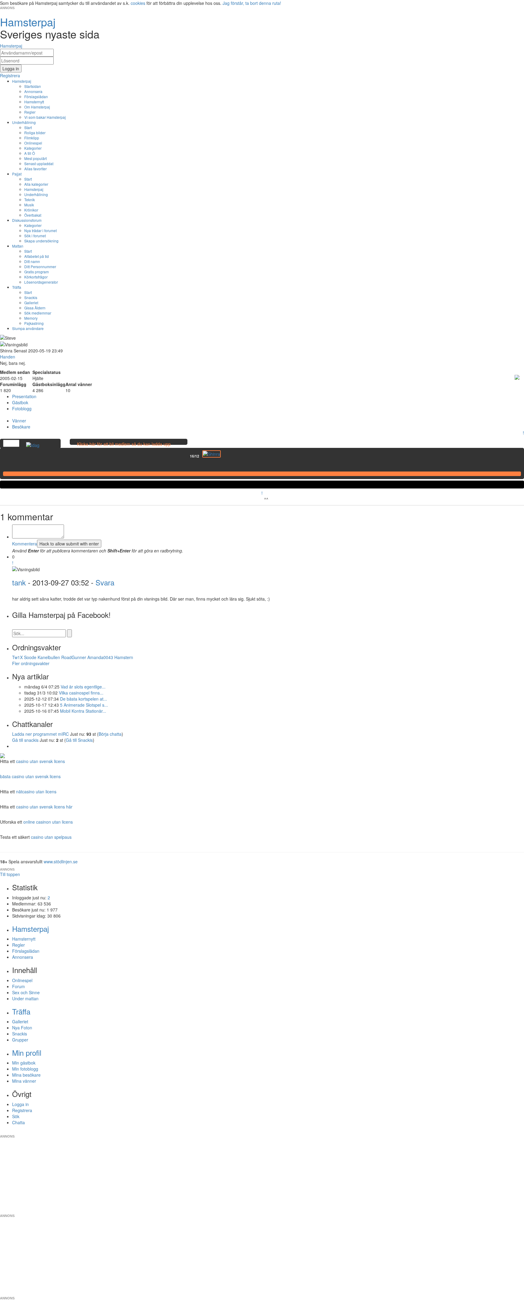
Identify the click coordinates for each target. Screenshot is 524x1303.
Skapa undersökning (41, 240)
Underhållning (24, 122)
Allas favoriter (35, 168)
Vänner (19, 421)
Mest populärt (35, 158)
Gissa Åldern (34, 307)
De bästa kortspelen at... (83, 699)
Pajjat (17, 173)
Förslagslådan (36, 96)
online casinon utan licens (48, 822)
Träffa (16, 287)
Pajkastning (34, 323)
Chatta (18, 1122)
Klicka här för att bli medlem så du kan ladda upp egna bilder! (124, 447)
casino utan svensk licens (40, 761)
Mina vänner (24, 1081)
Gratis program (36, 271)
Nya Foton (22, 1028)
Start (28, 127)
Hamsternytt (34, 101)
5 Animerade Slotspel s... (84, 705)
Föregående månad (185, 456)
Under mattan (25, 998)
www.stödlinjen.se (61, 861)
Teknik (29, 199)
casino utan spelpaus (51, 837)
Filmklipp (31, 137)
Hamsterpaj (21, 81)
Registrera (22, 1110)
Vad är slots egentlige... (83, 687)
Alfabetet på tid (36, 256)
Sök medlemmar (37, 312)
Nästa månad (225, 456)
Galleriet (31, 302)
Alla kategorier (36, 184)
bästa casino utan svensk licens (30, 776)
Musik (29, 204)
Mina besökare (26, 1075)
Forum (18, 986)
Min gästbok (23, 1063)
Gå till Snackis (79, 740)
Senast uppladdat (38, 163)
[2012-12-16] (211, 454)
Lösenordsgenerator (41, 282)
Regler (29, 112)
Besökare (21, 427)
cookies (138, 3)
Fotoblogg (22, 408)
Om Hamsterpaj (37, 106)
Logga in (20, 1104)
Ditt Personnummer (40, 266)
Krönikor (31, 209)
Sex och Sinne (26, 992)
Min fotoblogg (25, 1069)
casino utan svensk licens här (44, 807)
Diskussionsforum (27, 220)
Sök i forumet (35, 235)
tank (19, 582)
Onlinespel (33, 142)
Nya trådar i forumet (40, 230)
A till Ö (29, 153)
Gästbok (20, 402)
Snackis (30, 297)
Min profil (26, 1052)
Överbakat (32, 215)
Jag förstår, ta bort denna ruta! (252, 3)
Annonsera (33, 91)
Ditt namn (32, 261)
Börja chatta (110, 734)
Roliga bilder (34, 132)
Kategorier (33, 148)
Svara (105, 582)
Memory (31, 318)
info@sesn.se (317, 1131)
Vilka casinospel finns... (81, 693)
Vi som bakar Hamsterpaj (45, 117)
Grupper (20, 1040)
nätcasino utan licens (36, 791)
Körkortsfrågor (36, 276)
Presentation (24, 396)
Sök (15, 1116)
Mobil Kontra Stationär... (83, 711)
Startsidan (32, 86)
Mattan (17, 245)
